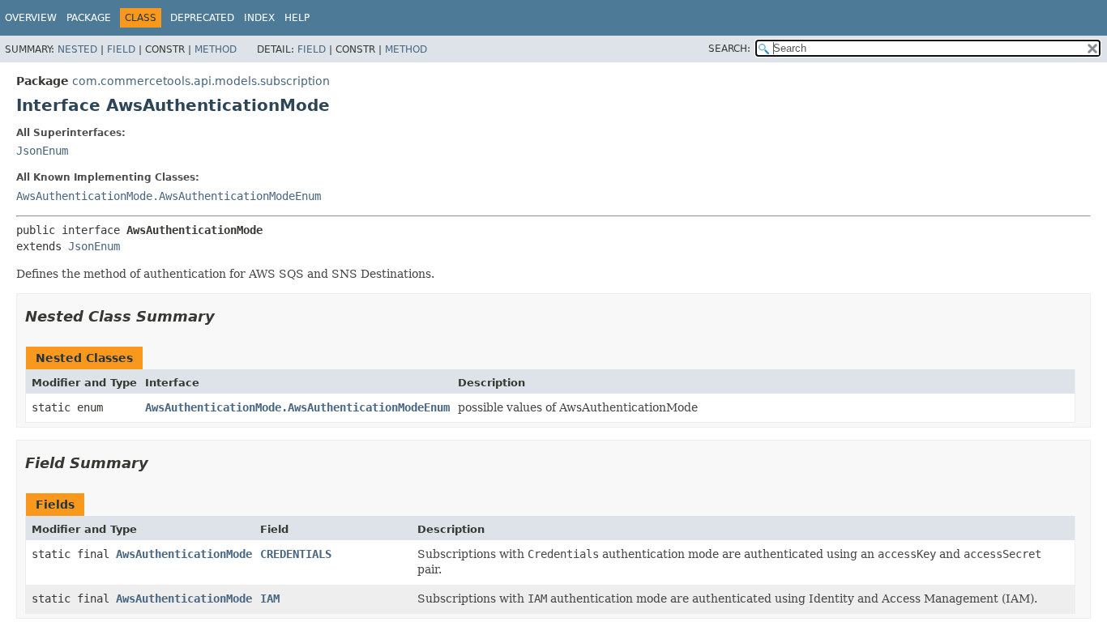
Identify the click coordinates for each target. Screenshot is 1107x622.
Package (88, 17)
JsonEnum (42, 150)
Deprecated (202, 17)
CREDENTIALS (295, 553)
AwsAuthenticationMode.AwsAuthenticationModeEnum (168, 196)
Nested (77, 49)
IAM (270, 598)
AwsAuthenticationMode (184, 553)
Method (215, 49)
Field (121, 49)
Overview (31, 17)
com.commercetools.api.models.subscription (201, 81)
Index (259, 17)
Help (297, 17)
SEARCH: (729, 48)
